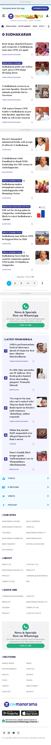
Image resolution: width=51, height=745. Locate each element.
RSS (28, 581)
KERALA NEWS (11, 26)
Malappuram (7, 172)
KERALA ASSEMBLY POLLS (12, 181)
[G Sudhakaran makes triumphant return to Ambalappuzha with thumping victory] (42, 186)
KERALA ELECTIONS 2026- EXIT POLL (16, 206)
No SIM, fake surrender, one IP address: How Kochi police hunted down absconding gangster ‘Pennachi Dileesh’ (22, 377)
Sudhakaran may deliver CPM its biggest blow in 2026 (17, 236)
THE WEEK (6, 532)
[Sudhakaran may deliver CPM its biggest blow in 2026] (42, 238)
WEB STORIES (32, 686)
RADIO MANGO (8, 544)
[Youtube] (14, 733)
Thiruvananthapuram (11, 54)
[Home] (2, 26)
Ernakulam (14, 390)
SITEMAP (6, 607)
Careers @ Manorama (37, 575)
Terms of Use (8, 581)
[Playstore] (11, 713)
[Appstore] (30, 713)
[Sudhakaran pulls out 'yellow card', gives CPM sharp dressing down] (42, 68)
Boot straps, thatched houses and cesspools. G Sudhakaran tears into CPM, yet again (17, 46)
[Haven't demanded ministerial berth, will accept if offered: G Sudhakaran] (42, 144)
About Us (6, 564)
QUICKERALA (7, 549)
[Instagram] (9, 733)
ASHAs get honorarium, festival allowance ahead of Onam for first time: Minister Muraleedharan (22, 350)
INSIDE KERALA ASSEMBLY (12, 63)
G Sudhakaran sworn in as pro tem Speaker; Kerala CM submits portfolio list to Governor (17, 91)
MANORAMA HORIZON (12, 527)
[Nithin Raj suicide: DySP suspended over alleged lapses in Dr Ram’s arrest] (42, 434)
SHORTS (29, 691)
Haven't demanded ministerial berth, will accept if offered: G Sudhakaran (17, 142)
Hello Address (33, 521)
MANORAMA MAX (34, 538)
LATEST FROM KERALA (18, 339)
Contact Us (32, 564)
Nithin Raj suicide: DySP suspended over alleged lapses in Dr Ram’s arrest (21, 435)
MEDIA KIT (30, 570)
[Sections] (4, 15)
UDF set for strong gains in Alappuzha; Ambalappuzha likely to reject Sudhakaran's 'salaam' (17, 213)
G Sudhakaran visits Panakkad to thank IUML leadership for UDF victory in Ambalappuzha (17, 163)
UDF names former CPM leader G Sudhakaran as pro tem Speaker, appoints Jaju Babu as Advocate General (16, 113)
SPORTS (29, 674)
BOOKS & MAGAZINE (35, 544)
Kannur (13, 444)
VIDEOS (5, 686)
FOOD (4, 680)
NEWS (35, 26)
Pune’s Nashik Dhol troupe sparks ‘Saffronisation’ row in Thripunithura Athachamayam (21, 458)
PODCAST (6, 691)
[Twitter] (18, 733)
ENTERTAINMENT (24, 26)
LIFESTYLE (30, 669)
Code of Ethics (33, 613)
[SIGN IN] (47, 15)
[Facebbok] (4, 733)
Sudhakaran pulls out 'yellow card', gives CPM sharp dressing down (17, 68)
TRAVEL (29, 680)
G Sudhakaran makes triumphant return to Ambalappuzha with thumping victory (13, 187)
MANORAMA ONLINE (11, 521)
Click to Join (25, 325)
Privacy (6, 575)
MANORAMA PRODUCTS (12, 570)
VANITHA (30, 527)
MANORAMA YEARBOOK (12, 538)
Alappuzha (6, 150)
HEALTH (5, 674)
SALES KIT (30, 596)
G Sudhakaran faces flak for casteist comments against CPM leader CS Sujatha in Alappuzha (16, 259)
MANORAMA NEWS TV (35, 532)
